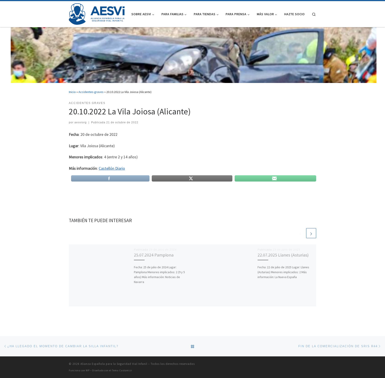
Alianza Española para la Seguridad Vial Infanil (113, 364)
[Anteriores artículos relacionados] (300, 233)
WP (88, 370)
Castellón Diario (112, 168)
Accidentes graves (91, 92)
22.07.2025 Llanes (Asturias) (283, 255)
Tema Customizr (122, 370)
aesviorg (80, 122)
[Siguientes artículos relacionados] (311, 233)
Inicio (72, 92)
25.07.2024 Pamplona (154, 255)
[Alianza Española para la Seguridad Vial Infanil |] (97, 13)
